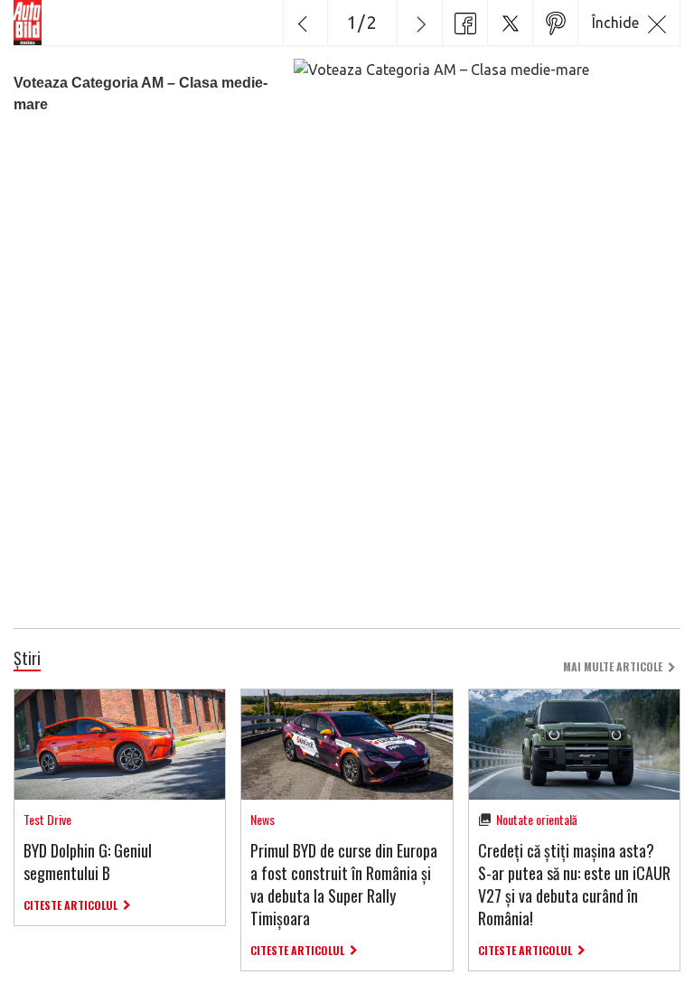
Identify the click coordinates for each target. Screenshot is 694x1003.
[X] (509, 22)
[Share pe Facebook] (464, 22)
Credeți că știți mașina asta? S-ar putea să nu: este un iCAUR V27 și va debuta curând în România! (574, 885)
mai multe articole (612, 666)
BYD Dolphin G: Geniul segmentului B (87, 862)
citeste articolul (70, 905)
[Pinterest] (554, 22)
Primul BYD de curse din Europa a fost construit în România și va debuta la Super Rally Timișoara (343, 885)
